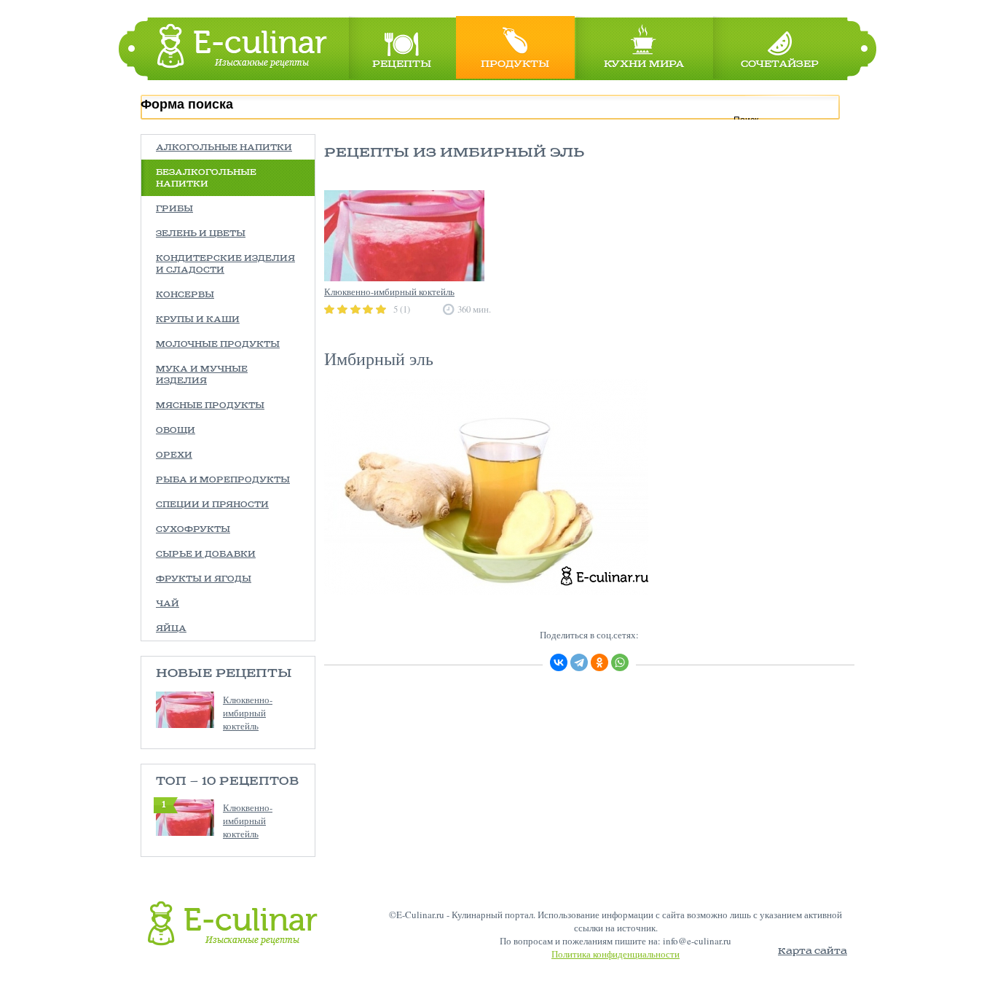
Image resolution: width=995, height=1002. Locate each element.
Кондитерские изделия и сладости (225, 264)
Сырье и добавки (206, 554)
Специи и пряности (212, 505)
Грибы (174, 209)
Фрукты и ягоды (203, 579)
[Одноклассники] (599, 662)
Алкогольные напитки (224, 148)
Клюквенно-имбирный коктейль (247, 712)
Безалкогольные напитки (206, 178)
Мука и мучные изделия (202, 375)
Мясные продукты (210, 406)
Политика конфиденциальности (615, 953)
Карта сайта (812, 951)
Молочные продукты (218, 344)
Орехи (174, 455)
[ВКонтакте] (558, 662)
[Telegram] (579, 662)
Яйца (171, 629)
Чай (167, 604)
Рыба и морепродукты (223, 480)
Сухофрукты (193, 529)
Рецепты (401, 64)
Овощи (175, 430)
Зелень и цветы (200, 234)
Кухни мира (644, 64)
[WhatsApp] (620, 662)
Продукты (515, 64)
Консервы (185, 295)
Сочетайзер (780, 64)
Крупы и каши (198, 320)
